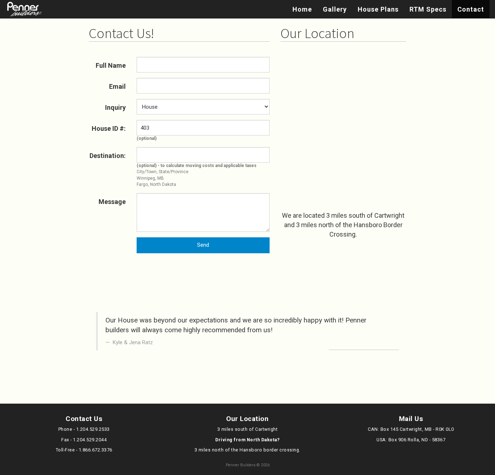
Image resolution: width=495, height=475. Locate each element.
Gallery (335, 9)
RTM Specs (427, 9)
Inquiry (115, 107)
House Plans (378, 9)
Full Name (111, 65)
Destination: (108, 155)
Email (117, 86)
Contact (470, 9)
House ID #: (109, 128)
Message (112, 201)
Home (302, 9)
